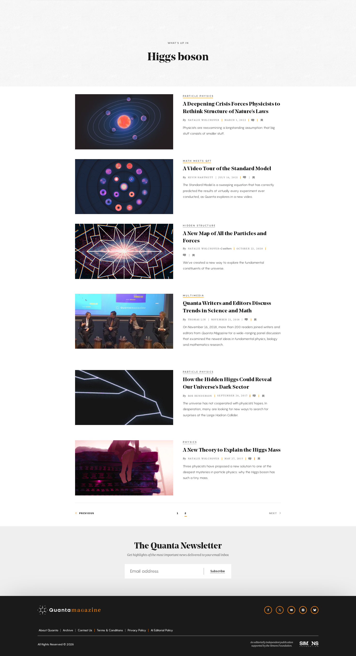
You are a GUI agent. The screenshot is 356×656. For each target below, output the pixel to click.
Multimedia (193, 295)
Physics (190, 441)
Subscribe (217, 571)
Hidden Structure (199, 225)
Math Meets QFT (197, 160)
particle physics (198, 95)
